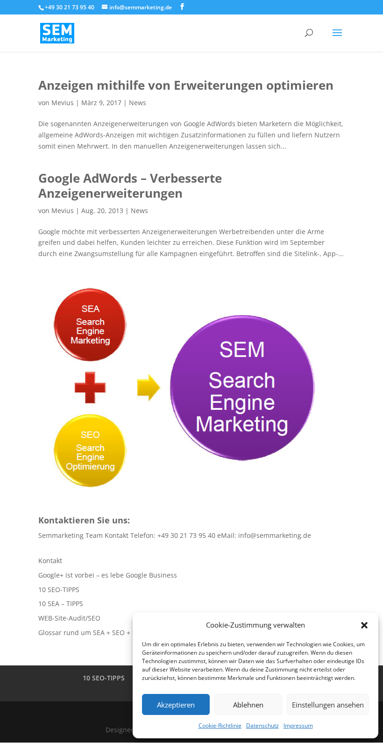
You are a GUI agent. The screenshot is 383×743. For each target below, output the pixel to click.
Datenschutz (262, 725)
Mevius (62, 102)
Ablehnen (248, 704)
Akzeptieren (176, 704)
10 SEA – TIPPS (60, 603)
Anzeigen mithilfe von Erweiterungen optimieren (185, 85)
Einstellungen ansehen (328, 704)
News (137, 102)
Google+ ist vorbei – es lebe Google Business (107, 575)
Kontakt (50, 560)
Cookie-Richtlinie (220, 725)
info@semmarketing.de (274, 535)
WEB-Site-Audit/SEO (69, 618)
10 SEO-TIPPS (58, 589)
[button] (364, 625)
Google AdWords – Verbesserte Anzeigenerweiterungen (130, 185)
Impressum (298, 725)
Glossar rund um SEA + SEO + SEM (92, 632)
